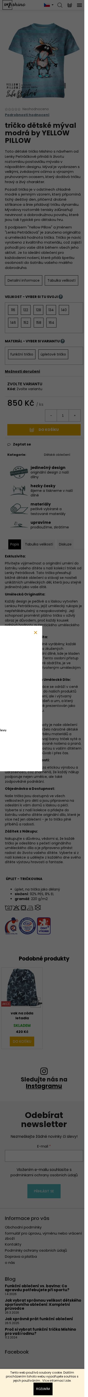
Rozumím (43, 1389)
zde (68, 1380)
